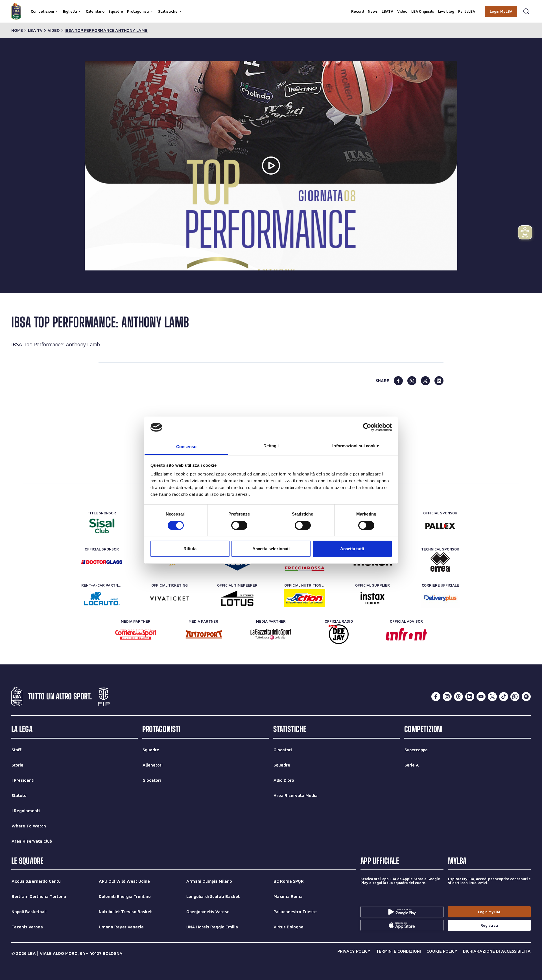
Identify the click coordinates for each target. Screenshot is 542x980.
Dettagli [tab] (271, 445)
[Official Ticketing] (169, 598)
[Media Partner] (135, 634)
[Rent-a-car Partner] (101, 598)
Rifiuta (189, 548)
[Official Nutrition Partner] (304, 598)
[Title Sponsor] (101, 526)
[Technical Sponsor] (440, 562)
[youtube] (481, 696)
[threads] (458, 696)
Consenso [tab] (186, 446)
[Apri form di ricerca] (526, 11)
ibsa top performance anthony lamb (106, 30)
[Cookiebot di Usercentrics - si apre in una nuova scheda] (367, 427)
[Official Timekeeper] (237, 598)
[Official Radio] (338, 634)
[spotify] (526, 696)
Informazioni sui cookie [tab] (355, 445)
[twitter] (425, 380)
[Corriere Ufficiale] (440, 598)
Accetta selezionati (271, 548)
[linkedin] (438, 380)
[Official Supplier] (372, 598)
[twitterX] (492, 696)
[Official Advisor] (406, 634)
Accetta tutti (352, 548)
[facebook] (398, 380)
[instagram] (447, 696)
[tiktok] (503, 696)
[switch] (239, 525)
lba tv (35, 30)
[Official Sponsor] (440, 526)
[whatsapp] (411, 380)
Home (17, 30)
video (54, 30)
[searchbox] (271, 7)
